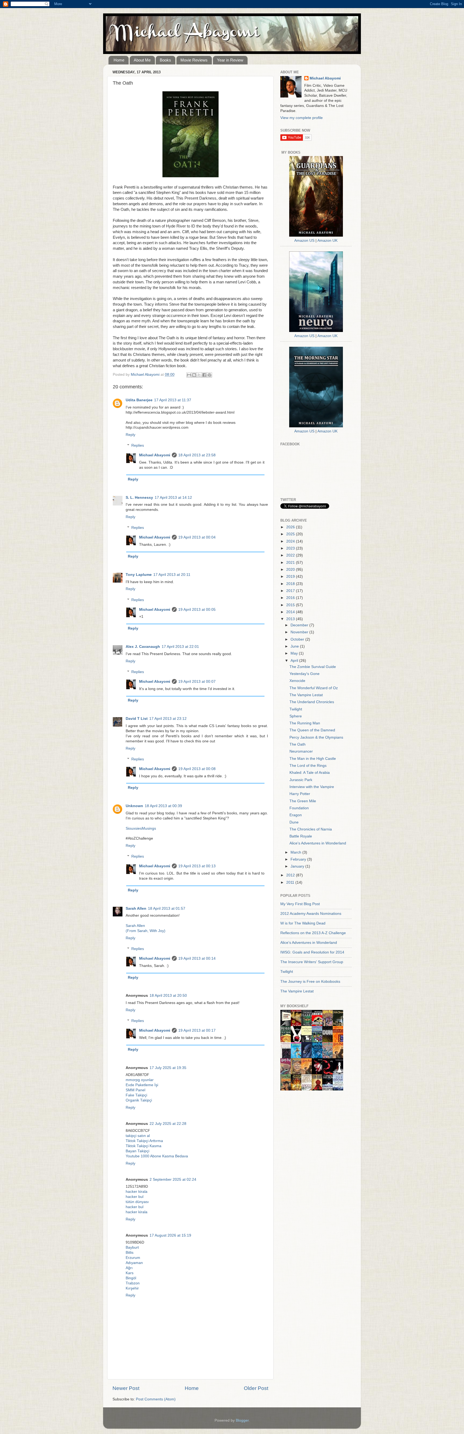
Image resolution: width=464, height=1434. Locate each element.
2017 (291, 591)
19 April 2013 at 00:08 (197, 769)
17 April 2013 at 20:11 (171, 575)
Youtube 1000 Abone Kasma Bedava (157, 1156)
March (296, 852)
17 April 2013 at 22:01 (180, 647)
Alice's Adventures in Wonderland (317, 843)
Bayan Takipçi (137, 1151)
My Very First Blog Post (300, 904)
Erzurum (133, 1258)
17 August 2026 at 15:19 (170, 1235)
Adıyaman (134, 1263)
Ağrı (129, 1268)
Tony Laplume (139, 575)
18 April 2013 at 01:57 (166, 908)
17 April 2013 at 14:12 (173, 498)
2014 (291, 612)
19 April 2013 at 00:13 (197, 866)
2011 (290, 882)
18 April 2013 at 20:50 (168, 996)
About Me (142, 60)
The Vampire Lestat (306, 695)
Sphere (295, 716)
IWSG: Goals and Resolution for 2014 (312, 952)
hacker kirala (136, 1192)
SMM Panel (135, 1090)
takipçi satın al (138, 1136)
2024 (291, 541)
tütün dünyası (137, 1202)
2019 (291, 577)
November (300, 632)
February (299, 859)
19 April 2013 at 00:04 (197, 537)
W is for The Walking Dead (302, 923)
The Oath (297, 744)
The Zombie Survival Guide (312, 667)
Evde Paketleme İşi (142, 1085)
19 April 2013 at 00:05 (197, 610)
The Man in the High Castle (312, 759)
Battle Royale (300, 836)
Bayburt (132, 1247)
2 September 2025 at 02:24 (173, 1179)
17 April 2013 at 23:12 (168, 719)
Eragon (295, 815)
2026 (291, 527)
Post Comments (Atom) (156, 1399)
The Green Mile (302, 801)
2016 (291, 598)
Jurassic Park (300, 780)
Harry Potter (299, 794)
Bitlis (129, 1253)
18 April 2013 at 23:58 (197, 455)
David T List (137, 719)
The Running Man (304, 723)
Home (119, 60)
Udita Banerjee (139, 400)
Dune (294, 822)
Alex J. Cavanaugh (143, 647)
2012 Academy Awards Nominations (310, 914)
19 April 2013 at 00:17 (197, 1030)
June (295, 646)
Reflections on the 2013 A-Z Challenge (313, 933)
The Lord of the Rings (308, 766)
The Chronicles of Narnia (310, 829)
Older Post (256, 1388)
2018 (291, 584)
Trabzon (133, 1283)
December (300, 625)
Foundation (299, 808)
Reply (130, 435)
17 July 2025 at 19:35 (168, 1068)
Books (165, 60)
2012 (291, 875)
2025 (291, 534)
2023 (291, 548)
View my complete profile (301, 118)
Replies (137, 446)
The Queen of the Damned (312, 730)
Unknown (134, 806)
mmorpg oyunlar (140, 1080)
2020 (291, 570)
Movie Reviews (194, 60)
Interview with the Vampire (311, 787)
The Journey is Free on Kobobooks (310, 982)
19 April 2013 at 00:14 (197, 958)
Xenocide (297, 681)
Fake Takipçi (136, 1095)
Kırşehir (132, 1288)
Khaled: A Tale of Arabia (309, 773)
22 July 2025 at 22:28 (168, 1124)
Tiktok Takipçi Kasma (143, 1146)
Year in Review (230, 60)
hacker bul (134, 1197)
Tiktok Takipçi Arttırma (144, 1141)
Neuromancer (301, 751)
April (295, 661)
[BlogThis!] (194, 375)
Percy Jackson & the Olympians (316, 737)
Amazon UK (327, 241)
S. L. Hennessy (139, 498)
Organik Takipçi (139, 1100)
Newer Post (126, 1388)
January (298, 866)
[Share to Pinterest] (209, 375)
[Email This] (189, 375)
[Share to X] (199, 375)
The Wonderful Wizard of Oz (313, 688)
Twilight (295, 709)
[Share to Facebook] (204, 375)
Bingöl (131, 1278)
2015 (291, 605)
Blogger (242, 1420)
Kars (129, 1273)
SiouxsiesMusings (141, 828)
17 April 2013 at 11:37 (172, 400)
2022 (291, 555)
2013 (291, 619)
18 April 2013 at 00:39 (163, 806)
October (298, 639)
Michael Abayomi (154, 455)
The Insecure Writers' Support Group (311, 962)
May (295, 653)
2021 (291, 563)
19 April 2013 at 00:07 (197, 682)
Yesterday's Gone (304, 674)
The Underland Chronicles (311, 702)
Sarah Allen (136, 908)
